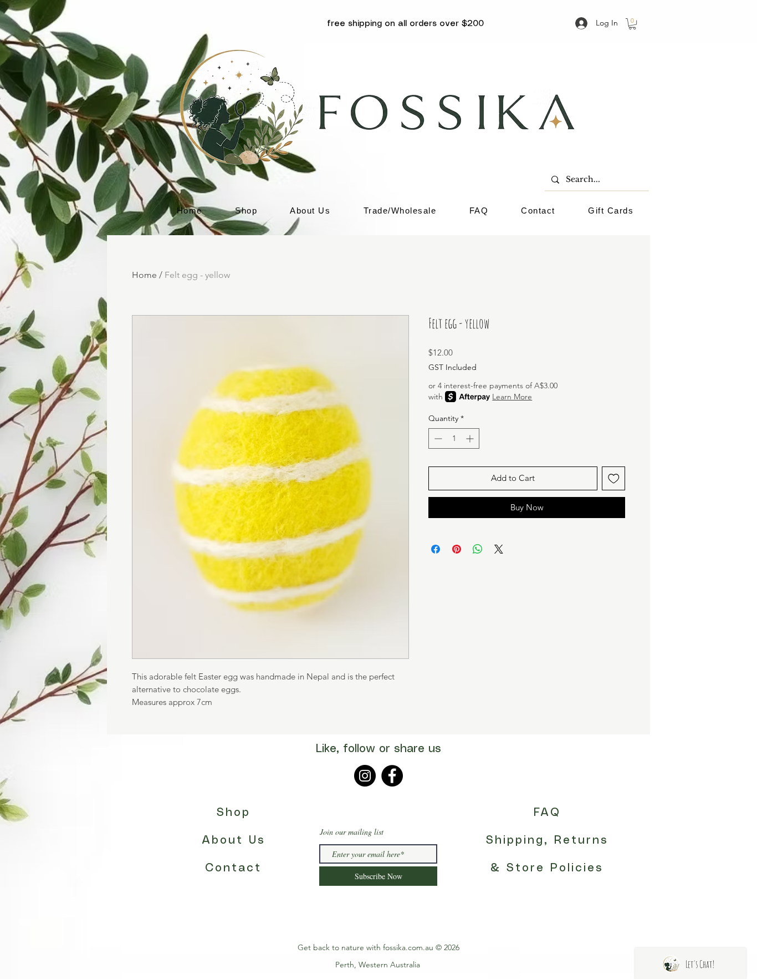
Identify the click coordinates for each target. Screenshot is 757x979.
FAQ (547, 813)
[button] (632, 23)
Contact (233, 868)
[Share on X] (498, 549)
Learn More (512, 397)
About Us (233, 840)
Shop (233, 813)
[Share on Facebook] (435, 549)
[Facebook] (392, 776)
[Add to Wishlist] (614, 478)
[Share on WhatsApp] (477, 549)
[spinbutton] (454, 438)
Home (144, 275)
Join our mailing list (351, 832)
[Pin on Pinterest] (456, 549)
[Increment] (471, 438)
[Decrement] (437, 438)
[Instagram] (365, 776)
